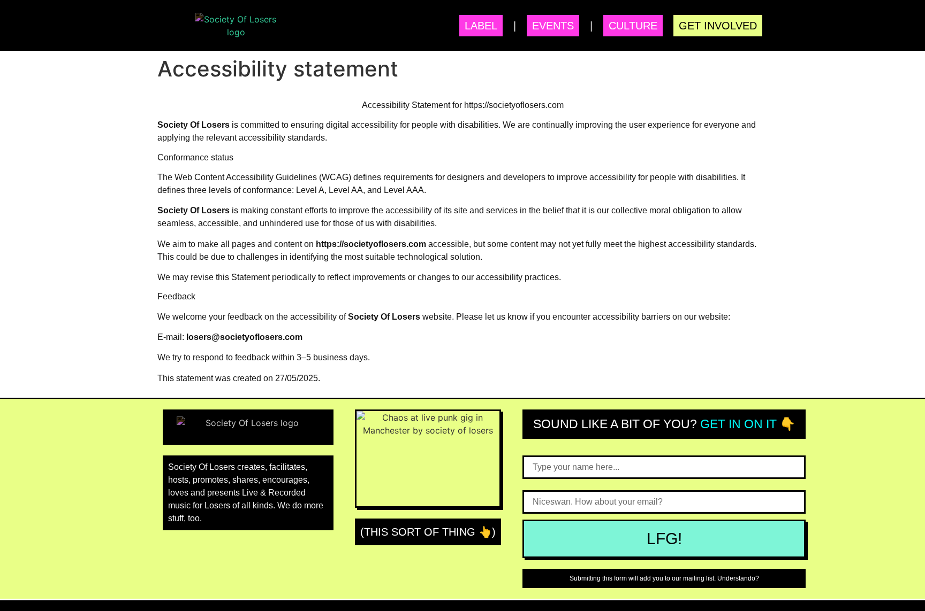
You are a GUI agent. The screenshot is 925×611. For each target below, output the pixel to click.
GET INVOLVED (718, 26)
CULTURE (633, 26)
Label (481, 26)
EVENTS (553, 26)
